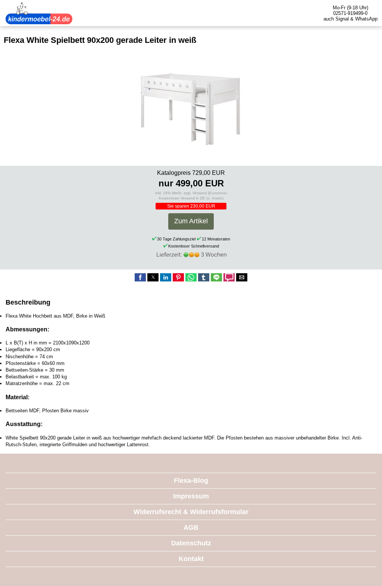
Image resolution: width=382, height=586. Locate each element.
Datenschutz (191, 543)
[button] (140, 277)
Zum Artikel (191, 221)
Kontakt (191, 559)
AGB (191, 527)
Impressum (191, 496)
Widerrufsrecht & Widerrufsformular (191, 512)
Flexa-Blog (191, 480)
